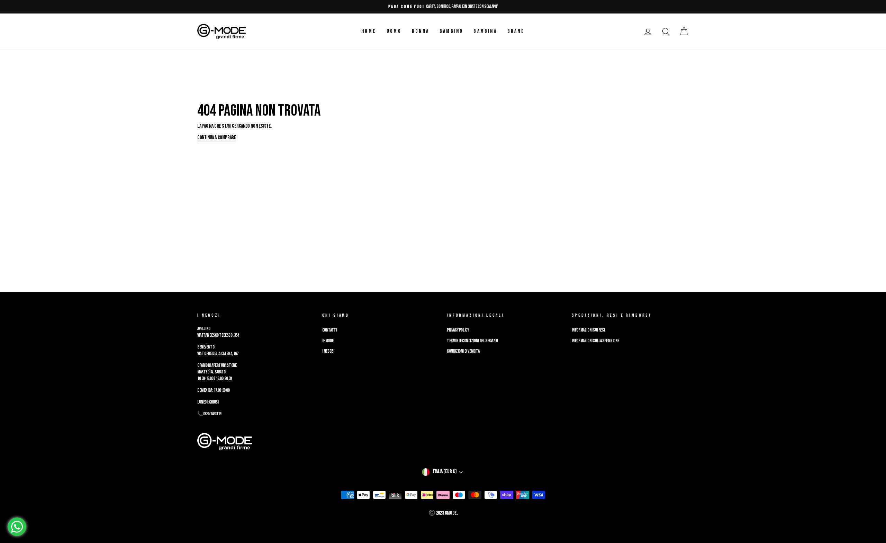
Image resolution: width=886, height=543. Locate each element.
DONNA (420, 31)
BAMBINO (451, 31)
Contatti (329, 330)
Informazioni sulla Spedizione (595, 341)
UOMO (394, 31)
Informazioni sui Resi (588, 330)
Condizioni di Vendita (463, 351)
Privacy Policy (458, 330)
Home (368, 31)
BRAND (516, 31)
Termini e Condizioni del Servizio (472, 341)
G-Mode (328, 341)
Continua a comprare (216, 137)
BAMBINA (485, 31)
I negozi (328, 351)
